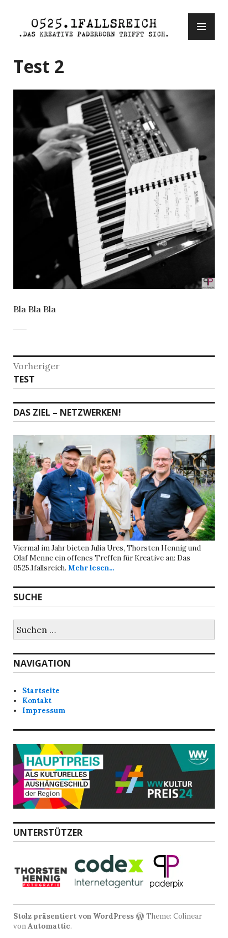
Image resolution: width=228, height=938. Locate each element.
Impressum (43, 710)
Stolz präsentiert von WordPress (73, 916)
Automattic (49, 926)
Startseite (41, 690)
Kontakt (36, 700)
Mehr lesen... (91, 568)
